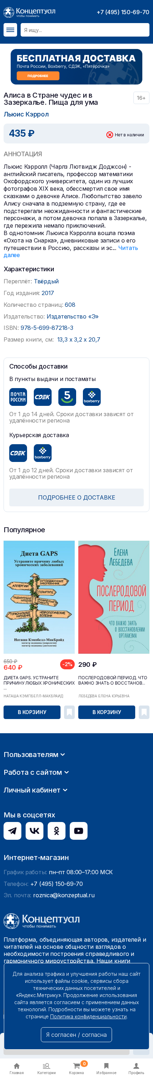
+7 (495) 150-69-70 (122, 12)
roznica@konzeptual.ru (63, 895)
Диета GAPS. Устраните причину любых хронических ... (39, 682)
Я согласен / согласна (76, 1034)
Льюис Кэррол (26, 114)
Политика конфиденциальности (88, 1016)
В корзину (32, 712)
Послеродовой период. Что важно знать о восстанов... (112, 680)
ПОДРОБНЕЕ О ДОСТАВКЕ (76, 497)
